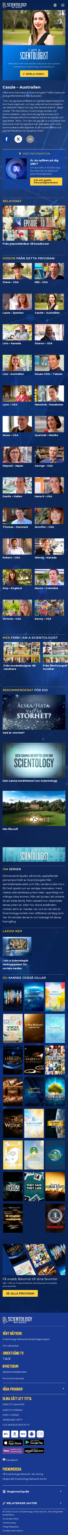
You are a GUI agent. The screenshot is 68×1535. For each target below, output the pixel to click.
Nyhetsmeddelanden (15, 1371)
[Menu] (62, 5)
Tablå (6, 1358)
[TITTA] (55, 1028)
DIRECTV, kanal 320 (13, 1404)
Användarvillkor (11, 1518)
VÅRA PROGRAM (12, 1389)
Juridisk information (13, 1530)
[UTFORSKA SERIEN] (13, 996)
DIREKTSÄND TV (13, 1353)
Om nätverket (11, 1345)
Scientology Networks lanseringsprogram (26, 1339)
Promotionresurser (13, 1378)
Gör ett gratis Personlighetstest (46, 181)
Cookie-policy (9, 1522)
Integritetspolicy (11, 1526)
